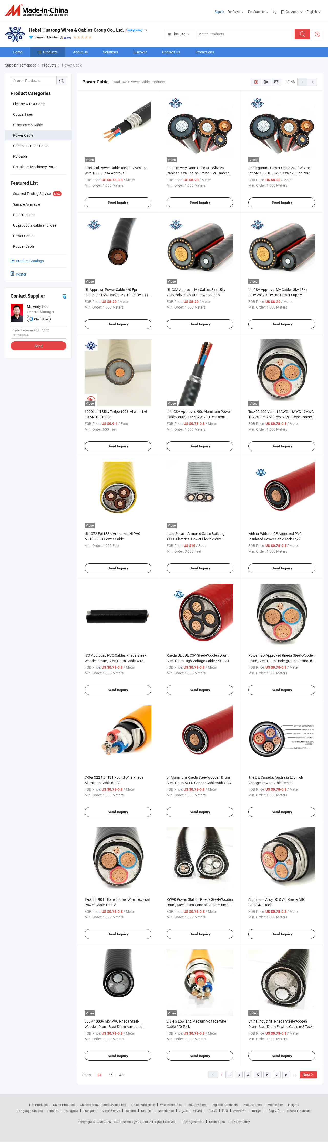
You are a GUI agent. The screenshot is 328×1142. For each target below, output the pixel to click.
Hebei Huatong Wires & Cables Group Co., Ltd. (76, 30)
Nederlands (166, 1110)
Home (17, 52)
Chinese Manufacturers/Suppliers (103, 1105)
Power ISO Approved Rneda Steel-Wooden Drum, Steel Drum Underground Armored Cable (281, 660)
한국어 (197, 1110)
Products (50, 52)
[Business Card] (64, 296)
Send (39, 345)
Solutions (110, 52)
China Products (64, 1105)
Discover (140, 52)
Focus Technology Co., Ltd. (130, 1121)
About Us (80, 52)
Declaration (217, 1121)
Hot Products (38, 1105)
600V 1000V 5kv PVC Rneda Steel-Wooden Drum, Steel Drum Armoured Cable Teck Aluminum (113, 1026)
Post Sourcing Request (317, 34)
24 (99, 1075)
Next (306, 1074)
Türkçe (256, 1110)
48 (121, 1074)
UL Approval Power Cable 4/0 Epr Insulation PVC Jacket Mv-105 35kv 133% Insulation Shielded (117, 295)
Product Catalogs (30, 260)
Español (52, 1110)
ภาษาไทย (239, 1110)
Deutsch (146, 1110)
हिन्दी (225, 1110)
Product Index (252, 1105)
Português (71, 1110)
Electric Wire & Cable (29, 103)
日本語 (212, 1110)
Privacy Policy (240, 1121)
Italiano (130, 1110)
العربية (183, 1110)
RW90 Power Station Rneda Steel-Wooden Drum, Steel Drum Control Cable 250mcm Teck (200, 905)
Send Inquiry (118, 202)
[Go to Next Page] (312, 82)
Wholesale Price (171, 1105)
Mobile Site (275, 1105)
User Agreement (193, 1121)
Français (89, 1110)
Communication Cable (30, 145)
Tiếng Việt (273, 1110)
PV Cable (20, 156)
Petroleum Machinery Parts (34, 166)
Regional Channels (225, 1105)
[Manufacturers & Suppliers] (38, 10)
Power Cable (23, 135)
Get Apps (292, 11)
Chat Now (41, 319)
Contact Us (171, 52)
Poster (21, 274)
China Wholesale (143, 1105)
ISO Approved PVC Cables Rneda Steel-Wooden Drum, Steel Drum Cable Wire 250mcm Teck (115, 660)
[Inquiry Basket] (275, 11)
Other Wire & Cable (28, 124)
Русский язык (110, 1110)
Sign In (219, 11)
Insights (293, 1105)
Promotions (204, 52)
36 (110, 1074)
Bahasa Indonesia (298, 1110)
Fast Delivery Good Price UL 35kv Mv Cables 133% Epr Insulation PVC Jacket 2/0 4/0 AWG (198, 173)
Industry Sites (197, 1105)
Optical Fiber (23, 114)
